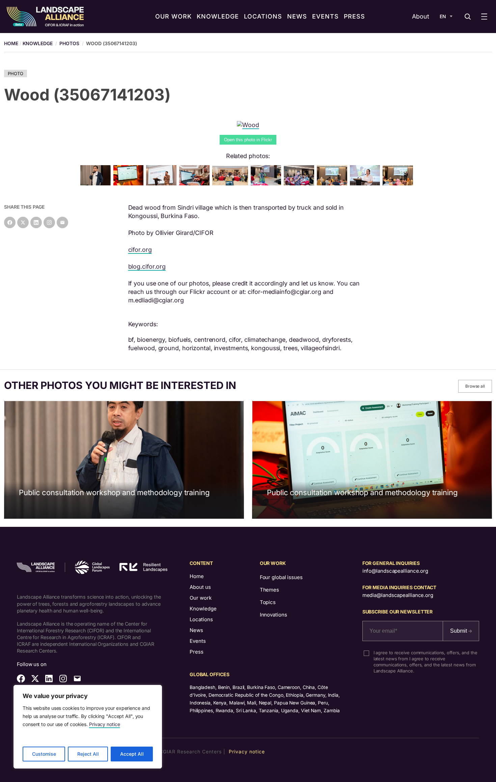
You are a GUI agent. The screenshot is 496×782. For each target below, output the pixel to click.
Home (197, 576)
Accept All (132, 754)
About (420, 16)
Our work (201, 598)
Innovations (273, 614)
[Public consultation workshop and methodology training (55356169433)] (162, 183)
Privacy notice (104, 724)
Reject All (88, 754)
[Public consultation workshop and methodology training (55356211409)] (195, 183)
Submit (459, 631)
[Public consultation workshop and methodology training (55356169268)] (333, 183)
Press (196, 652)
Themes (269, 589)
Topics (268, 602)
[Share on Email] (62, 222)
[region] (87, 727)
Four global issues (281, 577)
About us (200, 587)
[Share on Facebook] (10, 222)
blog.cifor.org (147, 266)
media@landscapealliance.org (397, 595)
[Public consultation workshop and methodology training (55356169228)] (399, 183)
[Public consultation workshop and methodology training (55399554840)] (300, 183)
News (196, 630)
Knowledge (38, 43)
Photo (15, 73)
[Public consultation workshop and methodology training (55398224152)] (267, 183)
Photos (69, 43)
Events (198, 641)
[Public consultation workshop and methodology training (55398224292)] (96, 183)
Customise (44, 754)
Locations (201, 619)
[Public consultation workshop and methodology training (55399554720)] (366, 183)
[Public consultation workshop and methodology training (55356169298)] (231, 183)
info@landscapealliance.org (395, 571)
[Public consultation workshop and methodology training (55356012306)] (129, 183)
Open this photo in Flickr (248, 139)
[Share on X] (23, 222)
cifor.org (140, 249)
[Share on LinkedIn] (36, 222)
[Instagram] (49, 222)
